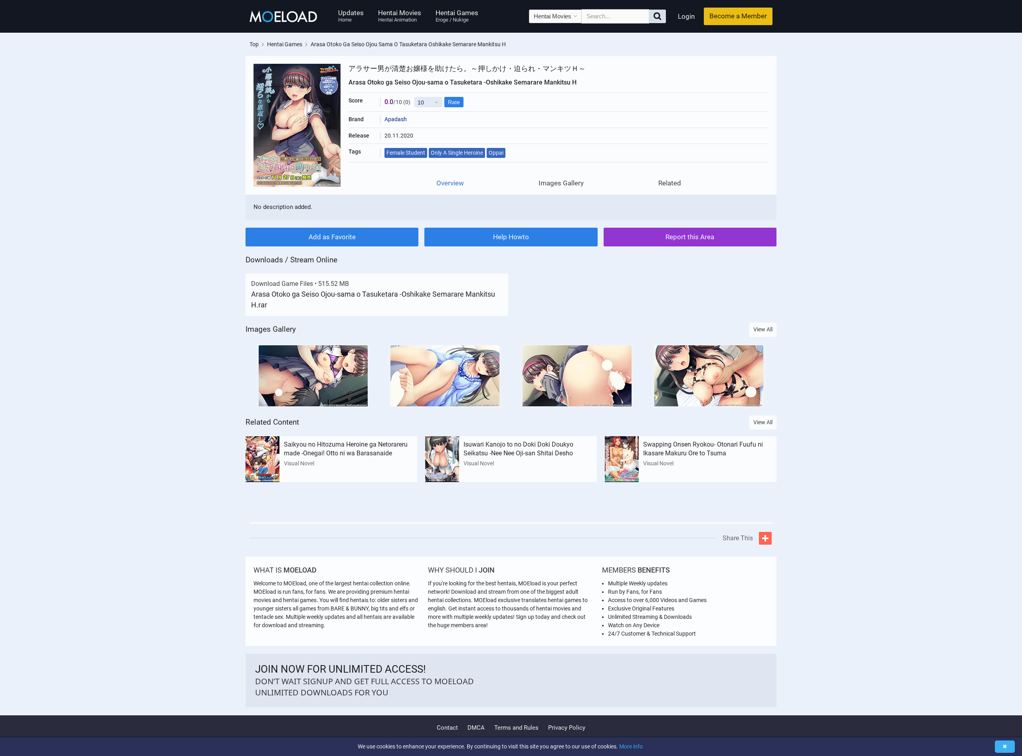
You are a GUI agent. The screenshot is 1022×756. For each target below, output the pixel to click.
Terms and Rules (516, 727)
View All (762, 329)
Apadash (395, 119)
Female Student (405, 153)
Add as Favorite (332, 237)
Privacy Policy (566, 727)
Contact (447, 727)
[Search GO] (657, 16)
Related (669, 183)
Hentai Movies (399, 16)
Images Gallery (561, 183)
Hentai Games (457, 16)
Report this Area (689, 237)
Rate (454, 102)
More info (631, 746)
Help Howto (511, 237)
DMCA (476, 727)
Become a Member (738, 16)
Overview (450, 183)
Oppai (496, 153)
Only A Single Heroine (457, 153)
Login (686, 16)
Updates (351, 16)
